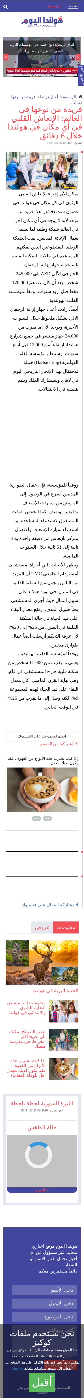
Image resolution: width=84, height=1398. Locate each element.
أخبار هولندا (49, 97)
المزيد (40, 1190)
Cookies (17, 1368)
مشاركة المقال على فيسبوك (49, 904)
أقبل (42, 1382)
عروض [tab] (42, 927)
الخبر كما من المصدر (57, 743)
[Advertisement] (42, 437)
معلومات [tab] (65, 927)
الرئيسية (69, 97)
